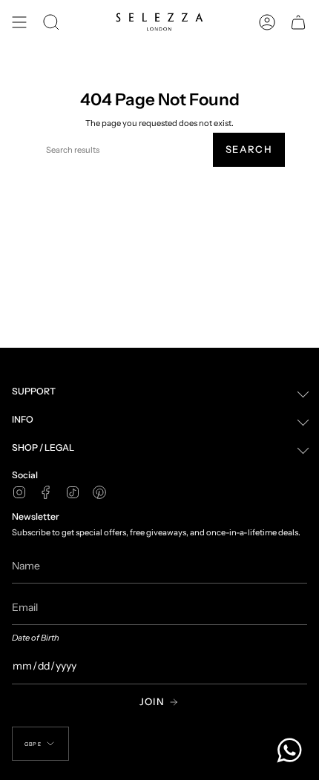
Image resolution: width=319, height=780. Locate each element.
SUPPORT (34, 391)
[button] (51, 22)
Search (249, 149)
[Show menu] (19, 22)
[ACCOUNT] (267, 22)
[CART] (298, 22)
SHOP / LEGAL (43, 447)
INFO (22, 419)
